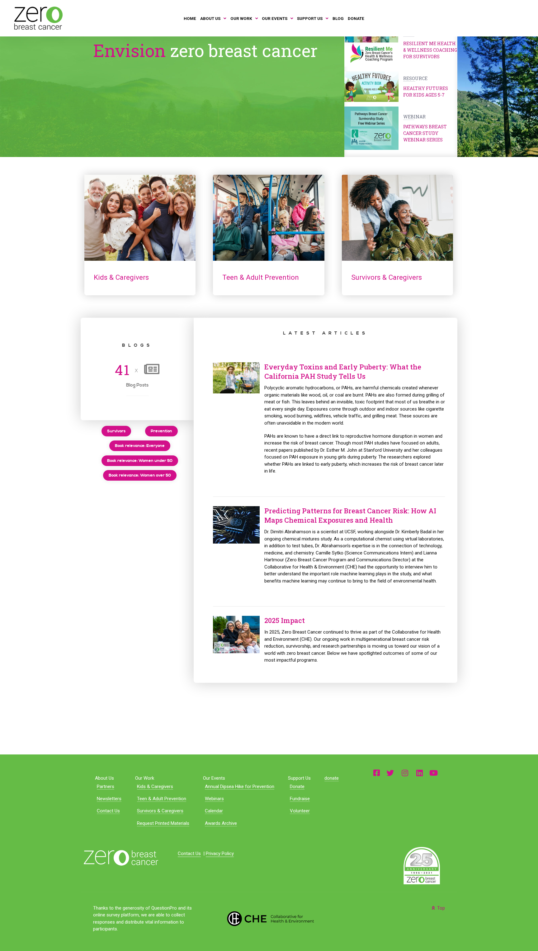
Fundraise (300, 798)
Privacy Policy (220, 853)
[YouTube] (433, 773)
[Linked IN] (419, 773)
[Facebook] (376, 773)
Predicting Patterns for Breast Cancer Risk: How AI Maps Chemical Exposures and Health (350, 515)
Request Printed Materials (163, 823)
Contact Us (108, 811)
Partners (105, 786)
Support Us (299, 778)
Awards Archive (221, 823)
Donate (297, 786)
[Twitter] (390, 773)
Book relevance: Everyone (140, 445)
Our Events (214, 778)
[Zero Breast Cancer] (37, 18)
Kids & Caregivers (155, 786)
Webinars (214, 798)
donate (331, 778)
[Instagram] (405, 773)
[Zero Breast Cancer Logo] (121, 857)
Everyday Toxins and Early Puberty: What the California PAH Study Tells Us (342, 371)
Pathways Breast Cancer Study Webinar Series (425, 128)
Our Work (144, 778)
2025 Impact (284, 620)
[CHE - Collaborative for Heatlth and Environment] (269, 918)
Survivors (116, 431)
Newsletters (109, 798)
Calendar (214, 811)
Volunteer (300, 811)
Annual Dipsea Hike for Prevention (239, 786)
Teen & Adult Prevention (161, 798)
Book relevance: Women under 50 (139, 460)
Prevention (161, 431)
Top (440, 908)
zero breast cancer (205, 50)
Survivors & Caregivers (160, 811)
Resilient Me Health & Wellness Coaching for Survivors (430, 45)
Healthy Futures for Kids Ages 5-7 (425, 86)
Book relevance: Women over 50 (140, 475)
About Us (104, 778)
